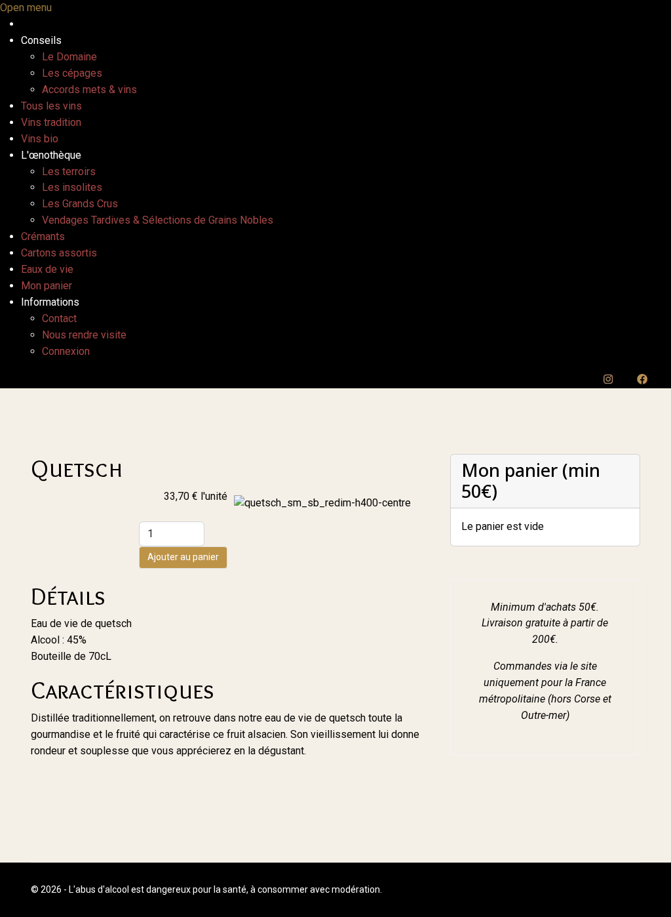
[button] (41, 40)
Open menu (26, 7)
